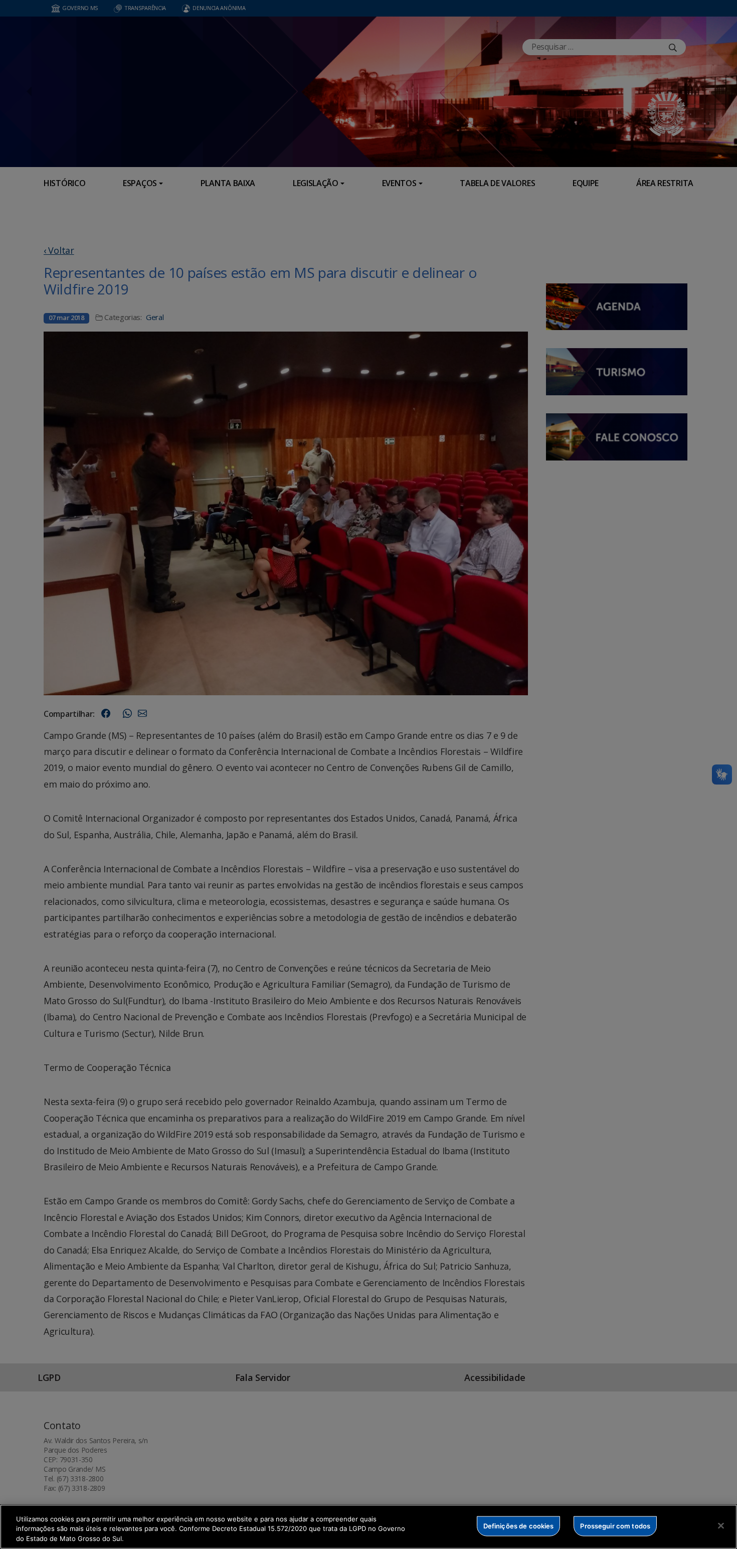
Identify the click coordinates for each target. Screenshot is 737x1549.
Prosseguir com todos (615, 1525)
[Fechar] (721, 1525)
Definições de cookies (518, 1525)
